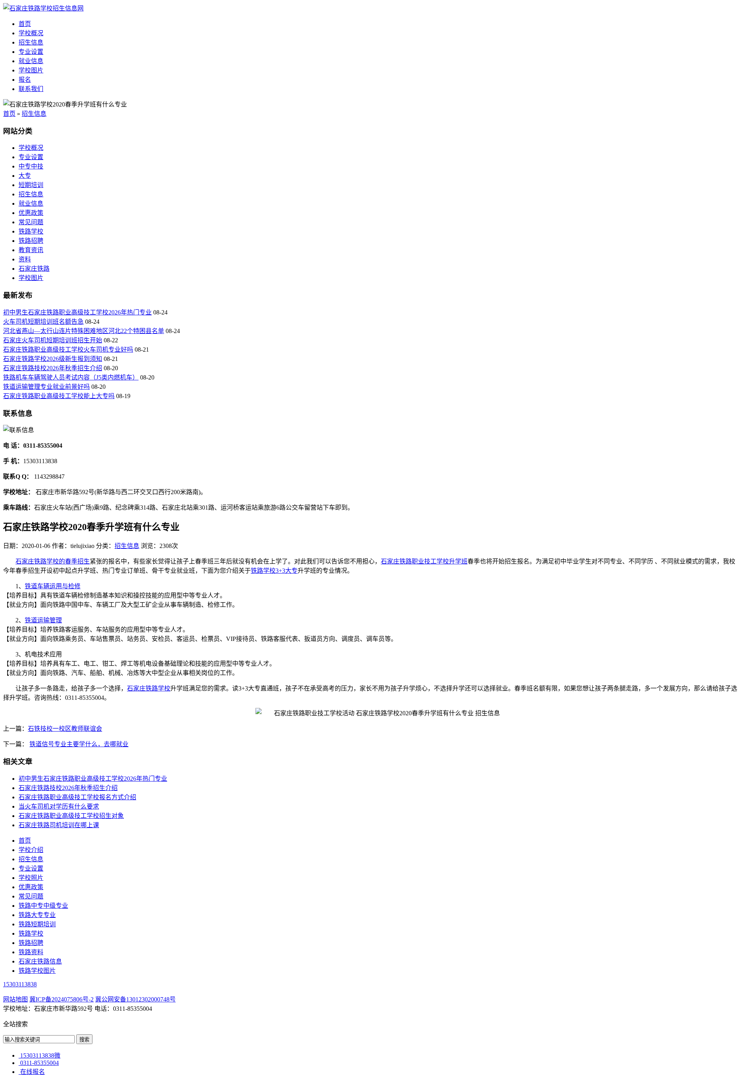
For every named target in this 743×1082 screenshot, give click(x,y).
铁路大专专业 (37, 915)
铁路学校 (31, 231)
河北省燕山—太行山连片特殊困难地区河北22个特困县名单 (83, 331)
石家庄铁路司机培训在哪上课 (59, 825)
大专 (25, 175)
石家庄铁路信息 (40, 961)
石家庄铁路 (34, 268)
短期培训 (31, 185)
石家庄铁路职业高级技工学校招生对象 (71, 815)
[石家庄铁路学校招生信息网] (43, 8)
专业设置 (31, 51)
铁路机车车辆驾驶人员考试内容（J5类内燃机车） (71, 377)
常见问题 (31, 222)
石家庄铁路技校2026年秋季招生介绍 (52, 368)
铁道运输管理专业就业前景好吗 (46, 386)
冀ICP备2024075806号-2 (61, 999)
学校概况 (31, 33)
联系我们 (31, 89)
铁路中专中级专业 (43, 905)
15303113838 (20, 984)
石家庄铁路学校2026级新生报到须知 (52, 359)
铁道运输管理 (43, 620)
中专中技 (31, 166)
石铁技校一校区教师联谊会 (65, 728)
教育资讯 (31, 250)
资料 (25, 259)
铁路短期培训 (37, 924)
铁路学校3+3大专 (274, 570)
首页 (25, 24)
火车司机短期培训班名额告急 (43, 321)
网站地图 (15, 999)
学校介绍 (31, 850)
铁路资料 (31, 952)
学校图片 (31, 70)
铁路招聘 (31, 240)
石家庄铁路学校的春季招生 (52, 561)
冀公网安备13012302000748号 (135, 999)
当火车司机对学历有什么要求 (59, 806)
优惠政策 (31, 213)
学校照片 (31, 877)
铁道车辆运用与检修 (52, 586)
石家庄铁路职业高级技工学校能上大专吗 (59, 396)
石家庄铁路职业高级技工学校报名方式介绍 (77, 797)
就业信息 (31, 61)
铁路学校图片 (37, 970)
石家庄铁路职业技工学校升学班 (424, 561)
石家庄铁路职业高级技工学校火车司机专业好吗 (68, 349)
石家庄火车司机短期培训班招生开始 (52, 340)
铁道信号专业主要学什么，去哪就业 (78, 744)
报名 (25, 79)
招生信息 (31, 42)
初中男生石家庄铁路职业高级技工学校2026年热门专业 (77, 312)
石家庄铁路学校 (148, 688)
